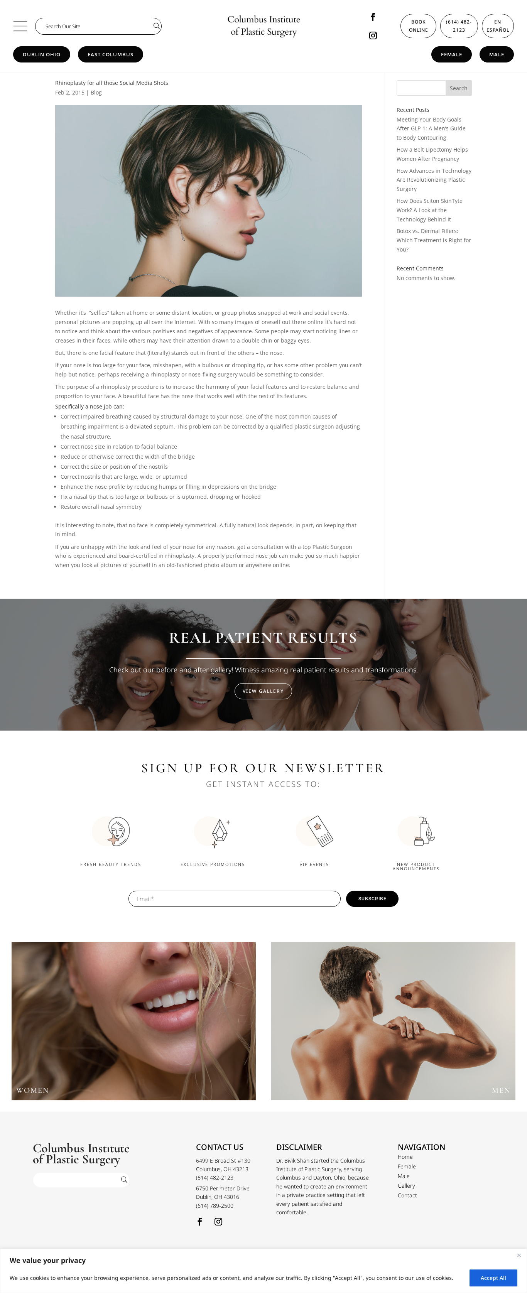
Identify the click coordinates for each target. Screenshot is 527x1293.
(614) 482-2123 (459, 26)
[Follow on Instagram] (373, 35)
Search (459, 88)
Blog (96, 92)
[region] (263, 1271)
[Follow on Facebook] (373, 17)
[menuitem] (405, 1157)
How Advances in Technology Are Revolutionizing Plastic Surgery (434, 180)
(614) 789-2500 (214, 1205)
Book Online (418, 26)
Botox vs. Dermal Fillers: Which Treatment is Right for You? (434, 240)
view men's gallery (393, 1024)
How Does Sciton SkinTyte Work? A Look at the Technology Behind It (430, 210)
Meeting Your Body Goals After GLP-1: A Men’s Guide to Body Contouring (431, 129)
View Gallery (263, 691)
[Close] (519, 1255)
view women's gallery (133, 1024)
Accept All (493, 1277)
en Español (497, 26)
